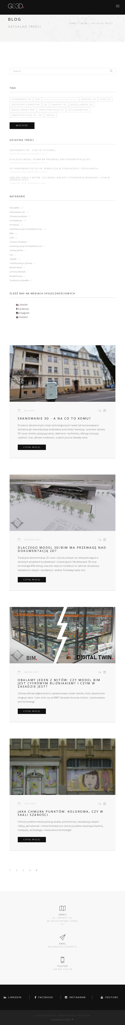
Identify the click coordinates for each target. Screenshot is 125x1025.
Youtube (23, 317)
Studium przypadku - (21, 280)
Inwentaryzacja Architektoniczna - (27, 246)
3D (45, 104)
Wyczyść (22, 125)
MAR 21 (44, 172)
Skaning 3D (88, 99)
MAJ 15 (44, 154)
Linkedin (23, 304)
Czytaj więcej (31, 447)
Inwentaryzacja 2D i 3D (26, 115)
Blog (84, 23)
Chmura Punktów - (19, 242)
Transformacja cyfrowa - (22, 263)
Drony (50, 115)
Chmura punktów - (20, 216)
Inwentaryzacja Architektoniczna (60, 99)
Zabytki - (15, 259)
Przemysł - (16, 224)
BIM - (13, 233)
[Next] (37, 870)
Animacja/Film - (18, 250)
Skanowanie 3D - (19, 212)
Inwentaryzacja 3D (51, 109)
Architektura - (18, 220)
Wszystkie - (16, 207)
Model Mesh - (17, 267)
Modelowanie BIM (23, 109)
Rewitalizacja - (17, 276)
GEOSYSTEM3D (34, 154)
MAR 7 (44, 183)
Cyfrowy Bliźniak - (19, 271)
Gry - (13, 254)
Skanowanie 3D (21, 99)
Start (73, 23)
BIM (37, 99)
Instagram (23, 312)
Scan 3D (105, 99)
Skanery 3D (59, 104)
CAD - (13, 237)
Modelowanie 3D (82, 104)
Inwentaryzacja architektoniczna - (28, 229)
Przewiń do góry (60, 1019)
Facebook (23, 308)
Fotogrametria (78, 109)
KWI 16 (44, 163)
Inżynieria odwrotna (25, 104)
